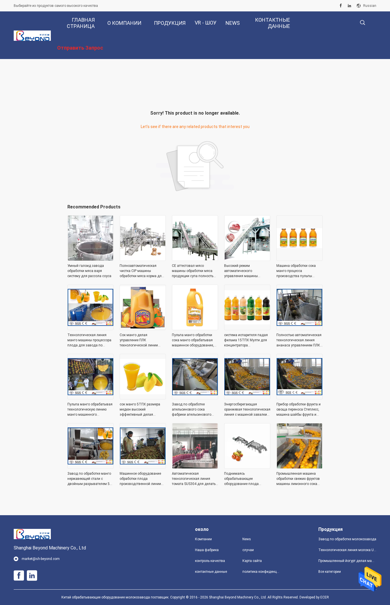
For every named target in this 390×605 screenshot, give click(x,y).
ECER (324, 597)
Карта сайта (252, 561)
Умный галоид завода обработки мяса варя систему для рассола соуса (89, 271)
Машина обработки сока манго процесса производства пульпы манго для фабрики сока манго (296, 271)
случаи (248, 550)
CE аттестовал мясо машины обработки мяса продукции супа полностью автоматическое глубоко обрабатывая (194, 271)
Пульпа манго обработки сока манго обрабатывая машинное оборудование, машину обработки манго (193, 340)
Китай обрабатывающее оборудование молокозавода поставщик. (115, 597)
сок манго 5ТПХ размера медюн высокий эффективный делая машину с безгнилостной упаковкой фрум (140, 409)
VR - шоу (205, 23)
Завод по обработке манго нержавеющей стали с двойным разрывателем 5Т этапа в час (89, 479)
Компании (203, 539)
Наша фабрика (207, 550)
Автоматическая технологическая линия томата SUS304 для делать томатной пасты (194, 479)
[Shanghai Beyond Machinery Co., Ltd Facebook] (341, 5)
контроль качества (210, 561)
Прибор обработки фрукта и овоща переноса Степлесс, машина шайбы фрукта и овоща (298, 409)
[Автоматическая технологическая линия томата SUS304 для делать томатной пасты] (195, 467)
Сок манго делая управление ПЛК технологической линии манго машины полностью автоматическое (141, 340)
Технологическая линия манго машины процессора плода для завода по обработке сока (89, 340)
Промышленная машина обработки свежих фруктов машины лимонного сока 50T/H (298, 479)
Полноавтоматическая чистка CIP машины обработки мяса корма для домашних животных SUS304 (142, 271)
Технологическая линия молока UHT (347, 550)
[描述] (362, 23)
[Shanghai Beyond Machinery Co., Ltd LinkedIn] (349, 5)
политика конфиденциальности (261, 572)
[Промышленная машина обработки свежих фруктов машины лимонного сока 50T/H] (299, 467)
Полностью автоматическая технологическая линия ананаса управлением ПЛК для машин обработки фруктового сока (298, 340)
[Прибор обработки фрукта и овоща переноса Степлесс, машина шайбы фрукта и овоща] (299, 397)
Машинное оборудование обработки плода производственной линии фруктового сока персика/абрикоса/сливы (141, 479)
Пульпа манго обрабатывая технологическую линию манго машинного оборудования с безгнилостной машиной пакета (89, 409)
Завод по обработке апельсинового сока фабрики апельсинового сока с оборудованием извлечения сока (191, 409)
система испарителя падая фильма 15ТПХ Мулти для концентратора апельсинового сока (246, 340)
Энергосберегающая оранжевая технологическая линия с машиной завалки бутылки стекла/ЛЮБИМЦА (247, 409)
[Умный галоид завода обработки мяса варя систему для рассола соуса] (90, 259)
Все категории (329, 572)
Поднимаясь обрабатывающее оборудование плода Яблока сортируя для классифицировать (241, 479)
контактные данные (211, 572)
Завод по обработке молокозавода (347, 539)
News (246, 539)
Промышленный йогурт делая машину (347, 561)
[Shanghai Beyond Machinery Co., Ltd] (32, 35)
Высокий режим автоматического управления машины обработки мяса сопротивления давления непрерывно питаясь (245, 271)
